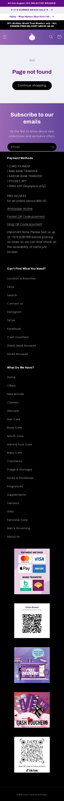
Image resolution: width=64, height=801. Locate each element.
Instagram (14, 312)
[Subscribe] (53, 147)
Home (11, 377)
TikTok (11, 320)
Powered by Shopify (38, 795)
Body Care (14, 427)
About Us (13, 536)
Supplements (16, 495)
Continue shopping (32, 85)
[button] (5, 37)
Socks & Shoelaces (20, 478)
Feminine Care (17, 520)
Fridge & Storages (19, 469)
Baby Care (14, 453)
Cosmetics (15, 461)
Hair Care (13, 419)
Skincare (13, 411)
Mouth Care (15, 436)
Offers (11, 385)
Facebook (14, 329)
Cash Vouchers (18, 337)
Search (12, 295)
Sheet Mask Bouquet (21, 345)
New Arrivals (15, 394)
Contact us (15, 303)
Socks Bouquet (17, 354)
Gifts (10, 511)
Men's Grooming (18, 528)
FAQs (10, 287)
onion (26, 795)
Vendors (13, 503)
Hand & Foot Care (19, 444)
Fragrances (15, 486)
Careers (12, 402)
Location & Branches (21, 278)
